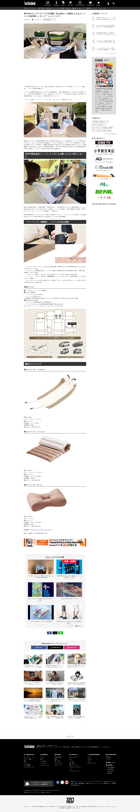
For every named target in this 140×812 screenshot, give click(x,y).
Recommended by (72, 625)
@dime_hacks (73, 647)
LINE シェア (60, 632)
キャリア (42, 757)
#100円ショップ (104, 121)
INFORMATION (112, 754)
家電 (25, 761)
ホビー (89, 761)
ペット (70, 769)
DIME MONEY (58, 757)
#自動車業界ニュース (49, 19)
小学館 (75, 783)
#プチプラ (95, 124)
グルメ (70, 759)
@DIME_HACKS (56, 647)
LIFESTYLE (74, 754)
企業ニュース (111, 762)
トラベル (71, 761)
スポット (90, 757)
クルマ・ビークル (73, 757)
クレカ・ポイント (59, 763)
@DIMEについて (74, 781)
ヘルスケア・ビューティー (75, 767)
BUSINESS (45, 754)
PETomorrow (111, 771)
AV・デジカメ (27, 757)
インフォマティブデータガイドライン (94, 781)
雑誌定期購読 (81, 783)
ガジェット (26, 763)
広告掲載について (107, 783)
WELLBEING (110, 769)
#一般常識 (95, 121)
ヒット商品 (43, 761)
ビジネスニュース (44, 765)
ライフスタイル (32, 8)
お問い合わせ (107, 781)
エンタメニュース (92, 763)
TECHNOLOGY (30, 754)
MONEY (58, 754)
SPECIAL (110, 765)
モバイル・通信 (27, 759)
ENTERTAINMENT (94, 754)
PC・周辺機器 (27, 765)
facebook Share (49, 632)
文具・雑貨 (41, 8)
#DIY (104, 130)
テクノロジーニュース (29, 767)
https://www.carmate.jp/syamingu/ (40, 530)
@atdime (40, 647)
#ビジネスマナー (97, 127)
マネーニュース (58, 765)
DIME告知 (108, 757)
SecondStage (111, 767)
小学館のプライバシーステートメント (93, 783)
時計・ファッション (74, 765)
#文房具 (105, 127)
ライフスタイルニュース (75, 771)
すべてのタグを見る (110, 134)
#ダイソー (102, 124)
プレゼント (108, 759)
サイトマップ (82, 781)
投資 (56, 759)
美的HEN (110, 773)
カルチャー (90, 759)
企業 (41, 759)
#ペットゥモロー (97, 130)
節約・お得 (57, 761)
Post (55, 632)
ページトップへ (70, 736)
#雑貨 (110, 127)
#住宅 (109, 130)
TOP (25, 8)
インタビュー (43, 763)
